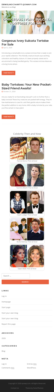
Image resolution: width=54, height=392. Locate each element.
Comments (8, 368)
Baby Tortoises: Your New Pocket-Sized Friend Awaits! (27, 86)
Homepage (6, 302)
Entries (32, 364)
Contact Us (15, 388)
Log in (4, 296)
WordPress (31, 368)
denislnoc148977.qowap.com (19, 4)
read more (7, 73)
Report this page (9, 324)
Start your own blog (10, 313)
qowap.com (26, 383)
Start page (6, 307)
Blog (3, 351)
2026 (4, 338)
